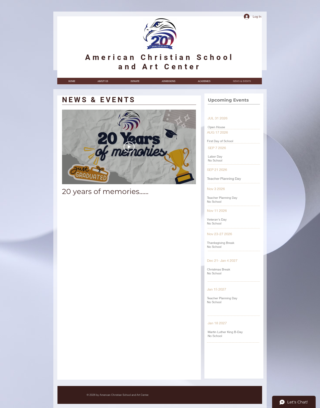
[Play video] (129, 146)
